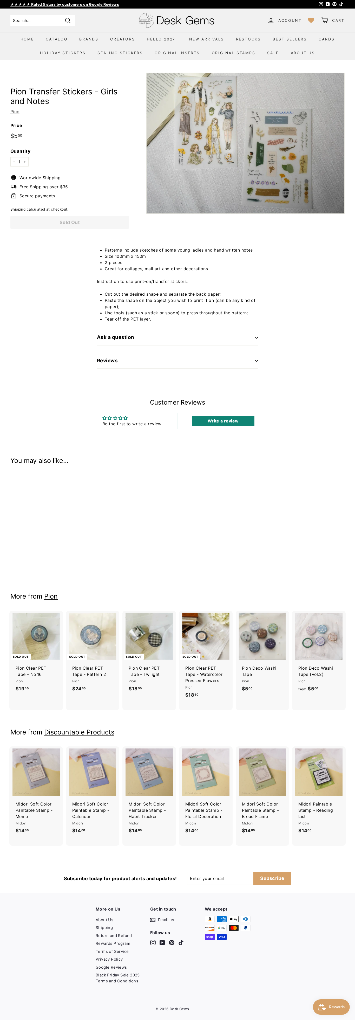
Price (16, 125)
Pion (14, 111)
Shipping (17, 209)
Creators (122, 39)
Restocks (248, 39)
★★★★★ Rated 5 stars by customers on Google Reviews (64, 4)
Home (27, 39)
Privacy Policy (109, 959)
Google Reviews (111, 967)
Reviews (107, 361)
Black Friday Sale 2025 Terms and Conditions (118, 978)
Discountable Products (79, 732)
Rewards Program (113, 943)
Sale (273, 53)
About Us (303, 53)
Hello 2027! (162, 39)
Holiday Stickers (63, 53)
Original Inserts (177, 53)
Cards (326, 39)
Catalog (57, 39)
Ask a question (115, 337)
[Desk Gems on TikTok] (181, 943)
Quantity (20, 151)
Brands (88, 39)
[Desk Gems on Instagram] (153, 943)
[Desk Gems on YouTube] (162, 943)
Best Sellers (290, 39)
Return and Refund (114, 935)
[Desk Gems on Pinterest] (171, 943)
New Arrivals (206, 39)
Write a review (223, 421)
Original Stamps (233, 53)
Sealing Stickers (120, 53)
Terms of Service (112, 951)
